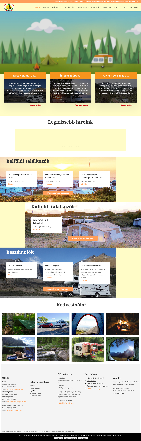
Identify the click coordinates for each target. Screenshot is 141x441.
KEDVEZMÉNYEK (83, 7)
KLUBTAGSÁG (95, 7)
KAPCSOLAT (134, 7)
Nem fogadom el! (70, 438)
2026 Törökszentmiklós (91, 265)
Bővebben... (83, 438)
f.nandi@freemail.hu (14, 410)
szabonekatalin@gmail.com (17, 402)
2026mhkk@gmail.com (15, 389)
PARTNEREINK (107, 7)
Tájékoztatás (70, 134)
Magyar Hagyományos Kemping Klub (70, 36)
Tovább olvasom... (70, 143)
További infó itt (118, 393)
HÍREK (125, 7)
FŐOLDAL (37, 7)
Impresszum (91, 381)
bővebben (11, 184)
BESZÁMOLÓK (69, 7)
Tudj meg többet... (36, 105)
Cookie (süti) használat (95, 383)
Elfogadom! (58, 438)
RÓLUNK (46, 7)
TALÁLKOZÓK (56, 7)
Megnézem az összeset (58, 193)
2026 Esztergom (52, 265)
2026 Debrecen (15, 265)
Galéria (116, 7)
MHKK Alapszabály (93, 389)
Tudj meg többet (71, 49)
